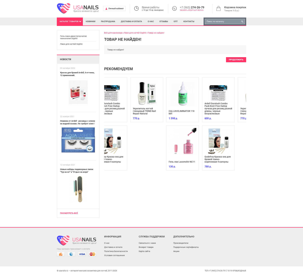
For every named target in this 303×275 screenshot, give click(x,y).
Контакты (188, 21)
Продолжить (236, 59)
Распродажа (108, 21)
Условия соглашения (114, 255)
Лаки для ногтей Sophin (71, 44)
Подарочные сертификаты (186, 247)
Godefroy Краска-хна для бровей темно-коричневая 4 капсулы (193, 159)
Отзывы (163, 21)
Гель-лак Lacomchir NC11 (157, 161)
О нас (151, 21)
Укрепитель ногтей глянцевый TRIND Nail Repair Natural (119, 111)
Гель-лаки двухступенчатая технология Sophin (73, 37)
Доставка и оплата (131, 21)
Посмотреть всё (69, 213)
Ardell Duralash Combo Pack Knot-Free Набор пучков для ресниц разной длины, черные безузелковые (193, 108)
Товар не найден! (156, 33)
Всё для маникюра (113, 33)
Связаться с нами (147, 243)
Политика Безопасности (116, 251)
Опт (176, 21)
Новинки (90, 21)
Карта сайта (144, 251)
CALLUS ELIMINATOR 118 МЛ (156, 112)
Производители (180, 243)
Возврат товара (146, 247)
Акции (176, 251)
